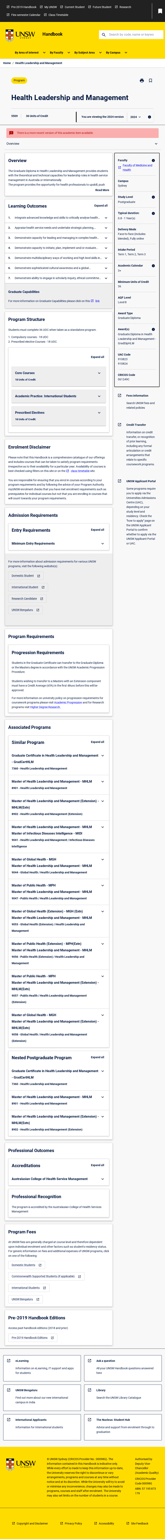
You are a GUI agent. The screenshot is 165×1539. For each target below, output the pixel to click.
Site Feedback (139, 1523)
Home (7, 63)
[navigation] (26, 576)
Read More (102, 190)
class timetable (80, 471)
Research (125, 7)
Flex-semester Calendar (25, 15)
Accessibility (106, 1523)
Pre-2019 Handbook (23, 7)
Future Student (102, 7)
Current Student (75, 7)
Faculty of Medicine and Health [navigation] (137, 168)
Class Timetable (58, 15)
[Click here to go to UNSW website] (20, 36)
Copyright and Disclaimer (32, 1523)
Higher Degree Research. (45, 707)
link (97, 301)
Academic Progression (68, 702)
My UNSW (50, 7)
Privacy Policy (73, 1523)
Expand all (101, 205)
